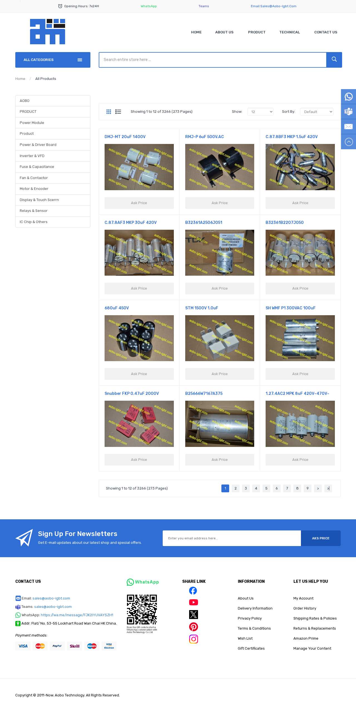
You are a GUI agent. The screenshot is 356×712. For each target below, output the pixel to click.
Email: (46, 598)
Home (20, 79)
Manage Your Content (312, 648)
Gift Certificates (251, 648)
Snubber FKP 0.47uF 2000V (132, 393)
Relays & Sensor (34, 211)
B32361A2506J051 (203, 222)
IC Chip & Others (34, 222)
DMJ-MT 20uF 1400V (125, 136)
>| (328, 488)
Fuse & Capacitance (37, 167)
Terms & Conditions (254, 628)
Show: (237, 111)
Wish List (245, 638)
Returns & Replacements (314, 628)
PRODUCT (28, 111)
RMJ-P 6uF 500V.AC (204, 136)
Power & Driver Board (38, 145)
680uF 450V (117, 308)
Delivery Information (255, 608)
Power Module (32, 123)
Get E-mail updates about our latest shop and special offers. (90, 542)
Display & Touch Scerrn (39, 200)
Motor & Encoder (34, 189)
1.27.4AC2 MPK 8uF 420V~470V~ (297, 393)
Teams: (46, 607)
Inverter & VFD (32, 156)
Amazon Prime (305, 638)
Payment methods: (31, 635)
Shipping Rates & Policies (315, 618)
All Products (45, 79)
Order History (304, 608)
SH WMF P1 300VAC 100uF (291, 308)
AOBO (24, 101)
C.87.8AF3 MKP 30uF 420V (131, 222)
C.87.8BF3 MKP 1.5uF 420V (292, 136)
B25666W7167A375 (203, 393)
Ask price (139, 203)
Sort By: (288, 111)
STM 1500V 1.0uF (201, 308)
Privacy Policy (250, 618)
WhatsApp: (67, 615)
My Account (303, 598)
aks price (321, 538)
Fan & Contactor (34, 178)
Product (27, 133)
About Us (246, 598)
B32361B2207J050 (285, 222)
